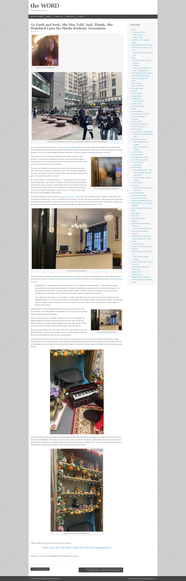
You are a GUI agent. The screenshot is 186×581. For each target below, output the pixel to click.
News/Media (136, 213)
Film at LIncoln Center (139, 126)
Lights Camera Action (139, 195)
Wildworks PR (138, 37)
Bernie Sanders (138, 101)
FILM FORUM (136, 152)
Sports (134, 241)
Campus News (137, 104)
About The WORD (36, 16)
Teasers (136, 65)
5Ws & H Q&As (137, 83)
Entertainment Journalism (140, 114)
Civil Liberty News (138, 106)
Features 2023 (137, 121)
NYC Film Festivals (138, 218)
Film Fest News (137, 129)
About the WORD (138, 86)
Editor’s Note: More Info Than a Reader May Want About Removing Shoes (77, 547)
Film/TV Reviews (137, 162)
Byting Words (136, 98)
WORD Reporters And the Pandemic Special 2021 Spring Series (142, 279)
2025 (133, 58)
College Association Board (65, 279)
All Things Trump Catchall (142, 60)
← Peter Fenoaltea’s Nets (40, 569)
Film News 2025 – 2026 (140, 157)
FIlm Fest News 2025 (139, 139)
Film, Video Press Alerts (140, 160)
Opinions (135, 221)
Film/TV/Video (136, 167)
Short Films (137, 165)
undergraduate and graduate (67, 147)
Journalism (135, 185)
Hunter (33, 147)
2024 (133, 30)
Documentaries (137, 111)
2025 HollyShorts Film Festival (142, 73)
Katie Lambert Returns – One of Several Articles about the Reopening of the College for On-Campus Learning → (103, 570)
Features (135, 119)
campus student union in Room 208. (71, 197)
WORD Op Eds (137, 274)
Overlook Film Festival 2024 (143, 132)
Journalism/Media (138, 193)
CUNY (134, 109)
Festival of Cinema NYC (140, 124)
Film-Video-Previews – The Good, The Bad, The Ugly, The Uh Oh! (142, 172)
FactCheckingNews (138, 116)
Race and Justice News (140, 231)
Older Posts (70, 16)
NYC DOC (135, 216)
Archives (81, 16)
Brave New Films (139, 32)
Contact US (59, 16)
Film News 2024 (137, 154)
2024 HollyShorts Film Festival (142, 45)
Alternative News (137, 88)
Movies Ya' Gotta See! (139, 198)
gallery (48, 16)
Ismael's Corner (137, 183)
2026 (133, 81)
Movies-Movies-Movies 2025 (141, 200)
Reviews (136, 63)
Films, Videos (138, 35)
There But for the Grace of (142, 228)
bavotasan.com (150, 578)
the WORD (45, 5)
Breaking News (137, 96)
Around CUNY (136, 93)
